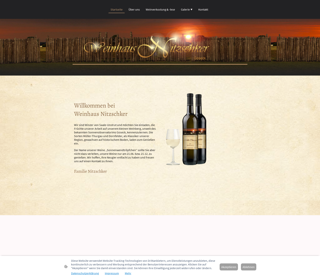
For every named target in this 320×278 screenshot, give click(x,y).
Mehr (128, 273)
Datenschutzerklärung (85, 273)
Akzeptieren (228, 267)
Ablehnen (249, 267)
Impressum (112, 273)
